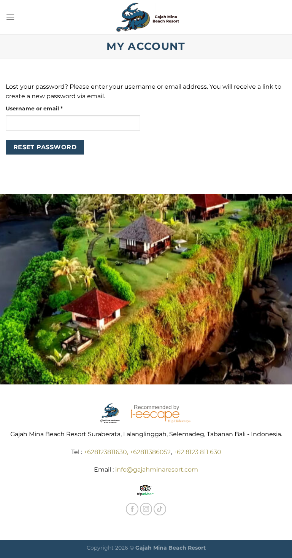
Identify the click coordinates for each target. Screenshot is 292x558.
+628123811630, (107, 452)
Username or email (47, 108)
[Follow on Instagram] (146, 509)
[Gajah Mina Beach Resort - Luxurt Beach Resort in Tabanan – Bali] (146, 17)
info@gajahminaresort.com (156, 469)
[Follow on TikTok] (160, 509)
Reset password (45, 147)
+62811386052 (150, 452)
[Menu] (10, 17)
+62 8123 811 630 (197, 452)
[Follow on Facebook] (132, 509)
